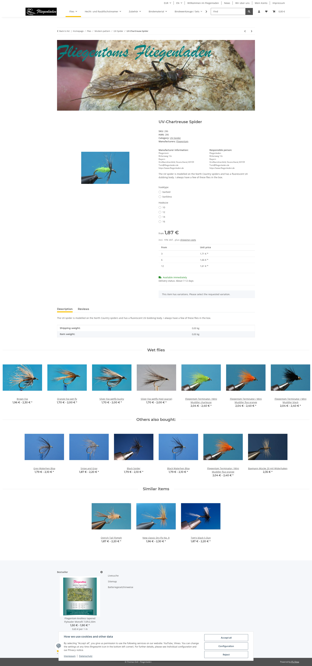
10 (163, 207)
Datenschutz (85, 656)
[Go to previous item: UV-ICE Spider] (245, 31)
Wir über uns (242, 3)
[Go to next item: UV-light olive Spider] (251, 31)
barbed (166, 191)
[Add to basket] (59, 118)
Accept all (226, 637)
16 (163, 221)
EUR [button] (166, 3)
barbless (167, 196)
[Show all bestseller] (101, 572)
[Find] (249, 11)
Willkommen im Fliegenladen (203, 3)
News (227, 3)
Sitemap (112, 581)
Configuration (226, 646)
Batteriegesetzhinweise (120, 587)
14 (163, 216)
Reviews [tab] (83, 309)
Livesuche (113, 575)
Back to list (64, 31)
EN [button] (177, 3)
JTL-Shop (295, 661)
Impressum (70, 656)
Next (304, 385)
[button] (259, 11)
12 (163, 212)
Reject (226, 654)
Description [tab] (65, 309)
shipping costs (188, 239)
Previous (8, 385)
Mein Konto (261, 3)
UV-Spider (175, 138)
